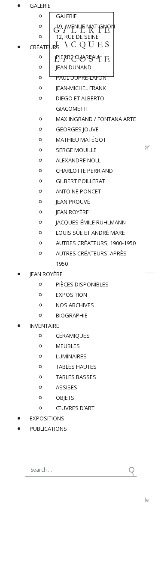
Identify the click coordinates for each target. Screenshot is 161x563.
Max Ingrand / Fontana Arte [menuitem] (96, 119)
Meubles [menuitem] (68, 346)
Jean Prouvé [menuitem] (73, 201)
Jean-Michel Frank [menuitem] (81, 88)
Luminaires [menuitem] (71, 356)
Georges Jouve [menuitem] (77, 129)
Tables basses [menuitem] (76, 377)
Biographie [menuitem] (72, 315)
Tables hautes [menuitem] (76, 366)
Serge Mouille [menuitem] (76, 150)
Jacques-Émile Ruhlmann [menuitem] (91, 222)
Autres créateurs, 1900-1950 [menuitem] (96, 243)
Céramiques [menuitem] (73, 335)
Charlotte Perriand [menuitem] (84, 170)
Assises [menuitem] (66, 387)
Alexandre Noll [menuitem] (78, 160)
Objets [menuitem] (65, 397)
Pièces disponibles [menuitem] (82, 284)
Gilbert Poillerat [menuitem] (80, 181)
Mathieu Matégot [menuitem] (81, 139)
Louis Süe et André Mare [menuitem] (90, 232)
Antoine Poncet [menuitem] (78, 191)
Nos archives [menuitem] (75, 305)
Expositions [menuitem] (47, 418)
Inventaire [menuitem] (44, 326)
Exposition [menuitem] (71, 295)
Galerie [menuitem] (40, 5)
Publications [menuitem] (48, 428)
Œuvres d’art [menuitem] (75, 408)
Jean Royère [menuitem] (72, 212)
